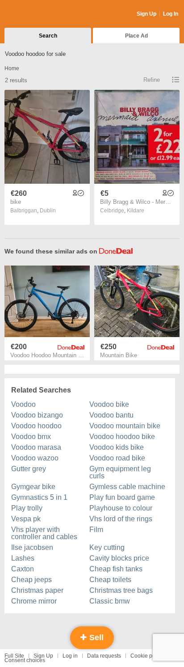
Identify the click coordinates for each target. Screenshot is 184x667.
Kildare (135, 210)
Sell (95, 637)
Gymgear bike (33, 486)
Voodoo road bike (117, 458)
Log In (170, 14)
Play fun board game (122, 497)
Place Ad (136, 36)
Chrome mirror (34, 601)
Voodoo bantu (111, 415)
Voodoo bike (109, 404)
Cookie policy (146, 656)
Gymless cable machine (127, 486)
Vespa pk (26, 519)
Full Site (14, 656)
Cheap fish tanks (115, 569)
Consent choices (24, 660)
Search (48, 36)
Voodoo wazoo (35, 458)
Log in (70, 656)
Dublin (48, 210)
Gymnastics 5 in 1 (39, 497)
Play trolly (26, 508)
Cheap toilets (110, 579)
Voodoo (23, 404)
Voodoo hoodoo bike (122, 436)
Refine (151, 79)
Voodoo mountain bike (124, 426)
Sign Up (146, 14)
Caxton (22, 569)
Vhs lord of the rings (120, 519)
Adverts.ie (39, 14)
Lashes (22, 558)
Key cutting (107, 547)
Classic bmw (109, 601)
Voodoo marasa (36, 447)
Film (96, 529)
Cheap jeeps (31, 579)
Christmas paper (37, 590)
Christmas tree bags (121, 590)
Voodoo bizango (37, 415)
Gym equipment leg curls (120, 472)
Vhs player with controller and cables (44, 533)
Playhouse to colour (120, 508)
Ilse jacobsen (32, 547)
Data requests (104, 656)
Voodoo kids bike (116, 447)
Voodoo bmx (31, 436)
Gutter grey (28, 469)
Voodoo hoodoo (36, 426)
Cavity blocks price (119, 558)
